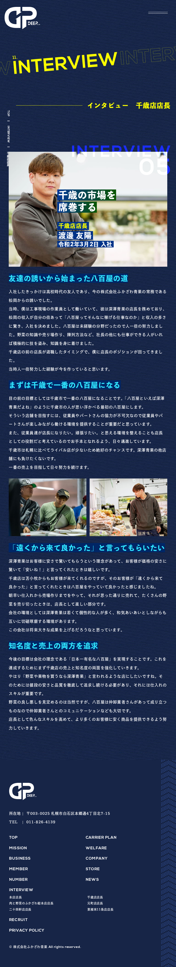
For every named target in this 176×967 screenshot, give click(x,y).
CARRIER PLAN (101, 838)
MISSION (18, 848)
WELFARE (96, 848)
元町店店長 (95, 903)
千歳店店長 (95, 897)
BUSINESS (20, 859)
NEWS (92, 880)
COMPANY (97, 859)
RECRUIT (18, 920)
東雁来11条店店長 (100, 909)
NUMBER (18, 880)
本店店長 (15, 897)
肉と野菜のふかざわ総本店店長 (31, 903)
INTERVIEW (8, 134)
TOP (8, 113)
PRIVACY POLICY (27, 931)
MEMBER (18, 869)
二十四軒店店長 (20, 909)
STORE (93, 869)
